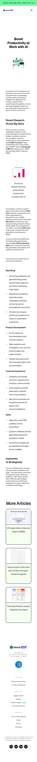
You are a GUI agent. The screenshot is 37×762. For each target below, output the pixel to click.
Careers (18, 699)
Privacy (18, 723)
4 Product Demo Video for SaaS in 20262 (18, 530)
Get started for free (18, 706)
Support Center (19, 696)
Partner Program (16, 702)
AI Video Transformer (18, 685)
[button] (31, 10)
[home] (8, 10)
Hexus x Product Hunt (18, 681)
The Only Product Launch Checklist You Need (18, 608)
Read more (27, 3)
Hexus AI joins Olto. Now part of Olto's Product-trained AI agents (19, 570)
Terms (18, 720)
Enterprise (18, 727)
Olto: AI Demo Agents (19, 716)
